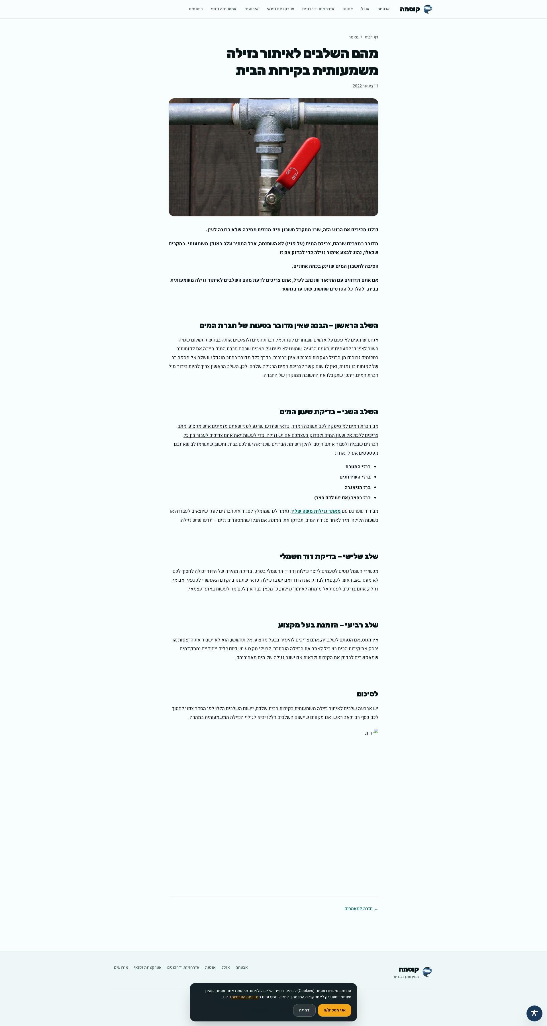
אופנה (347, 9)
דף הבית (371, 37)
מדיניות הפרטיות (244, 997)
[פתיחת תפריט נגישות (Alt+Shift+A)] (534, 1013)
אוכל (365, 9)
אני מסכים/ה (335, 1010)
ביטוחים (196, 9)
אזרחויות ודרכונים (318, 9)
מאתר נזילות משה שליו (316, 511)
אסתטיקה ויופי (223, 9)
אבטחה (383, 9)
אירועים (251, 9)
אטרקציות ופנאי (280, 9)
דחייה (304, 1010)
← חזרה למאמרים (361, 908)
